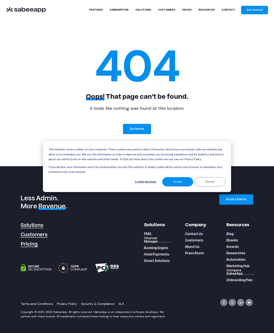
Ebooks (232, 240)
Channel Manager (151, 240)
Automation (235, 259)
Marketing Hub (238, 266)
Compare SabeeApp (234, 272)
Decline (210, 181)
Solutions (32, 225)
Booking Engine (156, 247)
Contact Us (194, 233)
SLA (121, 304)
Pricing (29, 244)
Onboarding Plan (239, 280)
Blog (229, 233)
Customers (34, 234)
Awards (232, 246)
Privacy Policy (67, 304)
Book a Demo (236, 199)
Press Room (194, 253)
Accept (177, 181)
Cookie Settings (145, 181)
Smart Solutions (157, 260)
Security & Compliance (98, 304)
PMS (147, 233)
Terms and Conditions (37, 304)
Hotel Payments (156, 254)
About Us (192, 246)
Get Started (254, 10)
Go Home (137, 129)
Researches (235, 253)
